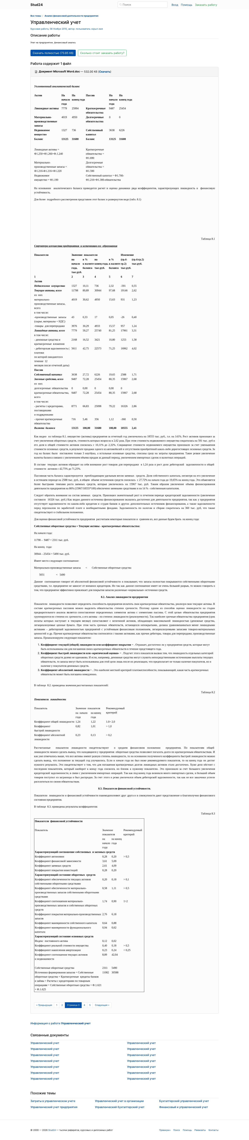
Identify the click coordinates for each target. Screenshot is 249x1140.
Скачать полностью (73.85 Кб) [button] (53, 53)
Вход (175, 4)
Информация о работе (60, 1023)
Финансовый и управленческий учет (183, 1107)
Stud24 (52, 1130)
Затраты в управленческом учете (52, 1101)
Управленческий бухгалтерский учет (119, 1107)
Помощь (186, 4)
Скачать (104, 71)
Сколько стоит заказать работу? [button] (102, 53)
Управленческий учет (44, 1043)
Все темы (35, 16)
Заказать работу (206, 4)
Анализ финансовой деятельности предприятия (71, 16)
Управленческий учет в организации (119, 1101)
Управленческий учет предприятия (53, 1107)
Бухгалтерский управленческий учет (184, 1101)
